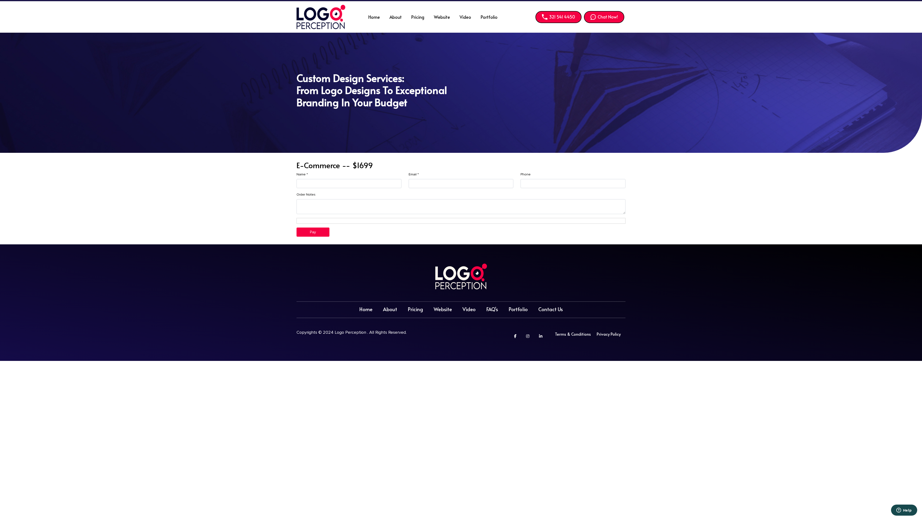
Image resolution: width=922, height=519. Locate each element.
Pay (313, 232)
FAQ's (492, 309)
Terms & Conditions (573, 334)
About (395, 17)
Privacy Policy (609, 334)
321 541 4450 (562, 17)
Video (465, 17)
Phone (526, 174)
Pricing (417, 17)
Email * (414, 174)
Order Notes (306, 194)
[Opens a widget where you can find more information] (904, 511)
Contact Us (550, 309)
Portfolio (489, 17)
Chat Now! (608, 17)
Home (374, 17)
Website (442, 17)
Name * (302, 174)
